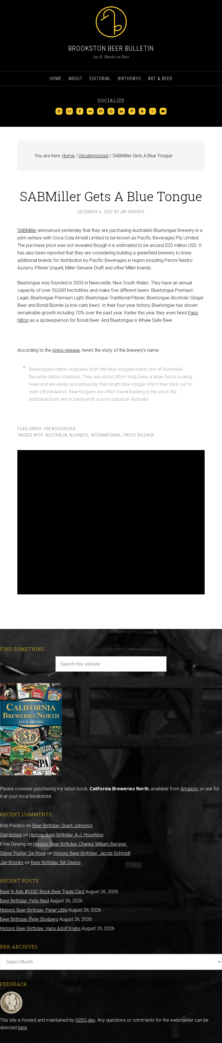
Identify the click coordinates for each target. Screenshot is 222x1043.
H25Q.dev (85, 1020)
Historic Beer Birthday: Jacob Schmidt (91, 853)
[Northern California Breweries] (31, 773)
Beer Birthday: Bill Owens (56, 862)
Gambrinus (11, 835)
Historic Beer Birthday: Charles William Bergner (80, 844)
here (22, 1027)
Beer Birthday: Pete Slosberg (29, 919)
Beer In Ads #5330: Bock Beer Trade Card (42, 891)
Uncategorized (60, 428)
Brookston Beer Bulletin (111, 48)
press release (66, 350)
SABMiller (26, 230)
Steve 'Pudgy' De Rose (23, 853)
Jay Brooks (11, 862)
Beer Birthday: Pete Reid (24, 901)
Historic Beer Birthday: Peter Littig (33, 910)
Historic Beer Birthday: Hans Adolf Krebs (40, 928)
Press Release (138, 435)
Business (79, 435)
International (106, 435)
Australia (56, 435)
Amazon (189, 788)
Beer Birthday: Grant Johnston (62, 825)
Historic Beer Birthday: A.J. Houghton (66, 835)
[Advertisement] (111, 522)
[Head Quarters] (11, 1012)
